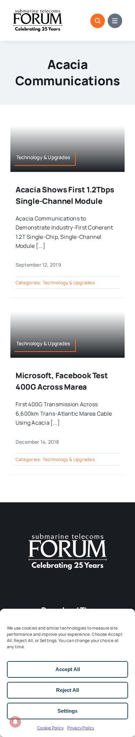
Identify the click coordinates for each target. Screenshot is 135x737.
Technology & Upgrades (69, 282)
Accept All (67, 669)
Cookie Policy (50, 728)
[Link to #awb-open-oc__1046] (97, 21)
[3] (67, 533)
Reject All (67, 690)
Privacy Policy (80, 728)
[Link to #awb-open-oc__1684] (115, 21)
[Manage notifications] (15, 721)
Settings (67, 711)
